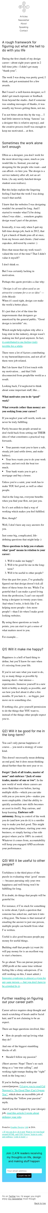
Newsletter (24, 20)
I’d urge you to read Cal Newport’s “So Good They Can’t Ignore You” (23, 1090)
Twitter (12, 1196)
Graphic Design (17, 1127)
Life (26, 1127)
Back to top (40, 1203)
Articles (24, 16)
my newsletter (15, 1198)
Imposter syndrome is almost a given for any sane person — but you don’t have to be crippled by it (24, 982)
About (24, 23)
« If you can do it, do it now (13, 1131)
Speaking (24, 27)
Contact (24, 30)
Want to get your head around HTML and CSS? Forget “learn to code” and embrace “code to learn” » (23, 1134)
